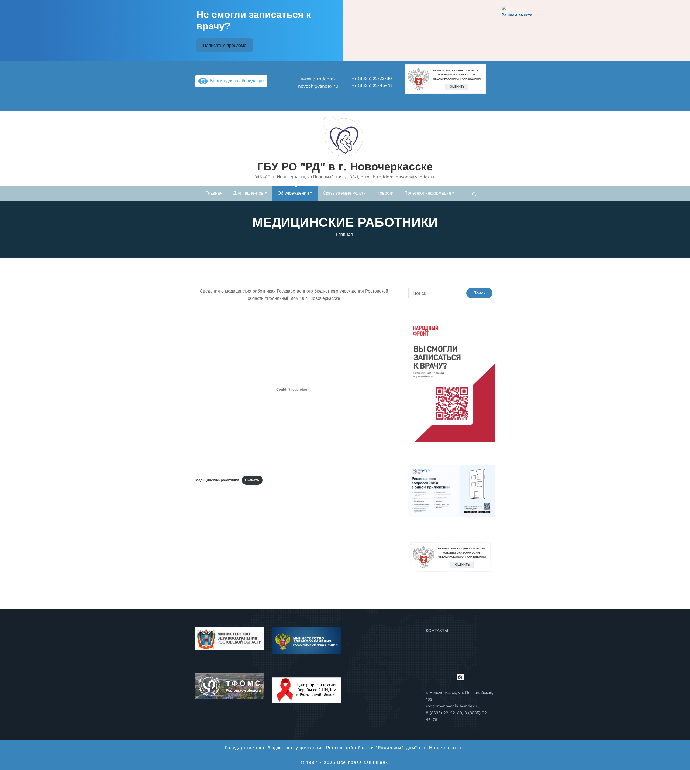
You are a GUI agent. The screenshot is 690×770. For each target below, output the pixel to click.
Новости (385, 193)
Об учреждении (293, 193)
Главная (214, 193)
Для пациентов (248, 193)
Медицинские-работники (217, 480)
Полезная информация (427, 193)
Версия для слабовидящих (236, 80)
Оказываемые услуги (344, 193)
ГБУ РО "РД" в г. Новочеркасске (345, 166)
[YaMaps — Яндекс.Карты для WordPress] (460, 677)
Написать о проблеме (224, 45)
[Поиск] (474, 194)
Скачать (252, 480)
